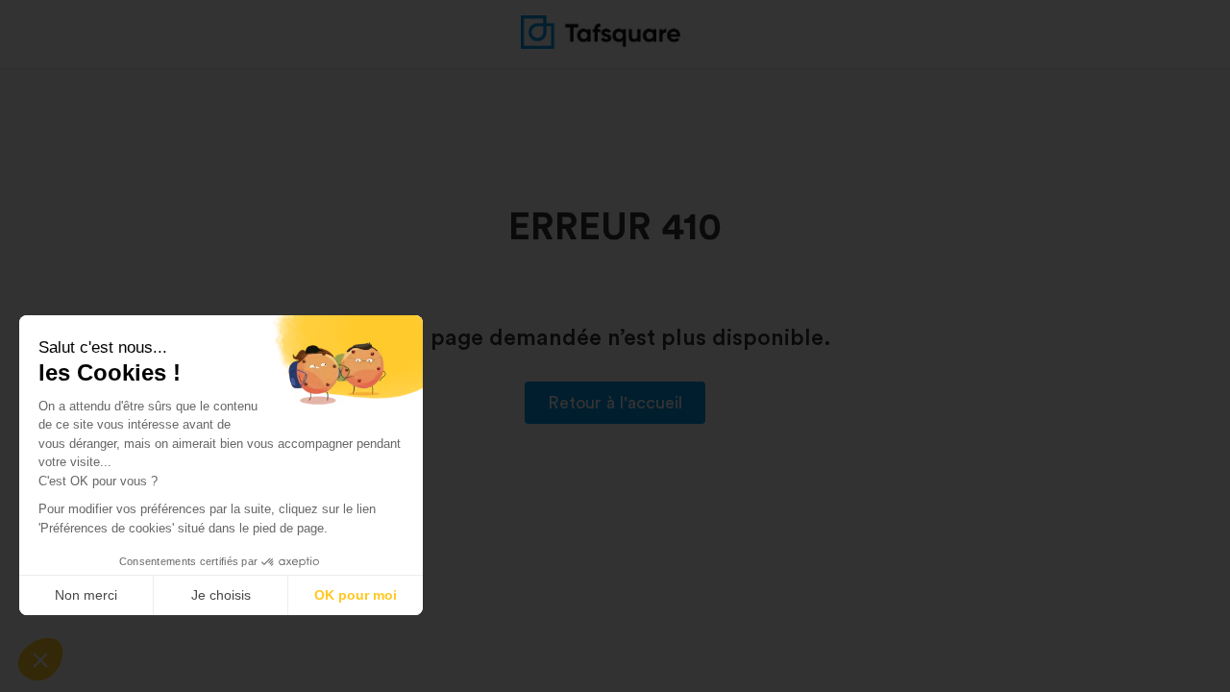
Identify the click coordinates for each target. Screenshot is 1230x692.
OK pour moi (355, 595)
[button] (40, 659)
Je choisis (221, 595)
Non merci (86, 595)
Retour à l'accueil (615, 402)
